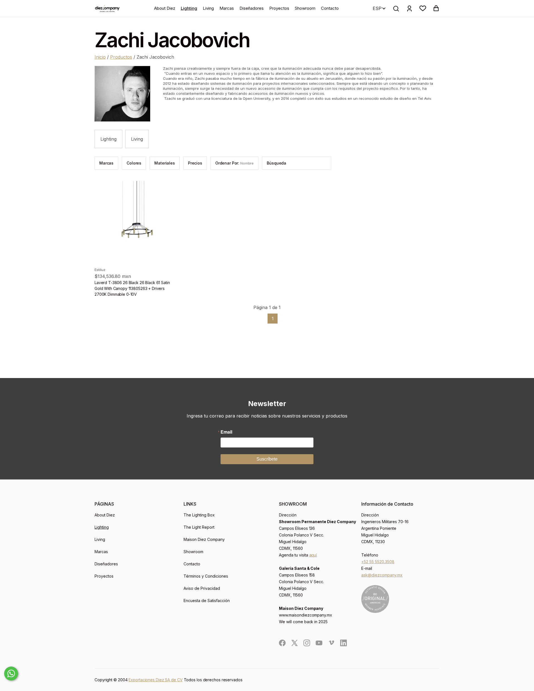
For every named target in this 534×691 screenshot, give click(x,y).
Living (208, 8)
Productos (121, 57)
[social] (282, 643)
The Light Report (199, 527)
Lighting (189, 8)
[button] (422, 8)
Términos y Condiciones (206, 576)
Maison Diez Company (204, 539)
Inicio (100, 57)
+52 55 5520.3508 (377, 561)
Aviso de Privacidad (202, 588)
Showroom (305, 8)
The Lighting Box (199, 515)
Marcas (226, 8)
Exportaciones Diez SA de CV (155, 679)
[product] (136, 222)
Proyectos (279, 8)
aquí (313, 555)
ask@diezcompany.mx (381, 575)
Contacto (330, 8)
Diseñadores (251, 8)
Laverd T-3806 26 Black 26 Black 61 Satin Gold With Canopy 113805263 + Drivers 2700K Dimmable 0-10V (132, 288)
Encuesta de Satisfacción (207, 600)
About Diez (164, 8)
